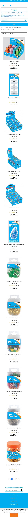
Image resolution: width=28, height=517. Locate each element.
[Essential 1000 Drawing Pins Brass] (14, 451)
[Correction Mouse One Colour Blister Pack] (14, 231)
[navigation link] (3, 5)
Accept (15, 515)
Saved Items (17, 0)
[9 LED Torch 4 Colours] (14, 48)
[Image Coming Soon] (14, 84)
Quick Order (24, 0)
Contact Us (9, 0)
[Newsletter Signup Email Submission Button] (21, 490)
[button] (14, 65)
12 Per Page (5, 33)
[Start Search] (25, 20)
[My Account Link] (10, 5)
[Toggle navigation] (14, 24)
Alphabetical (13, 33)
